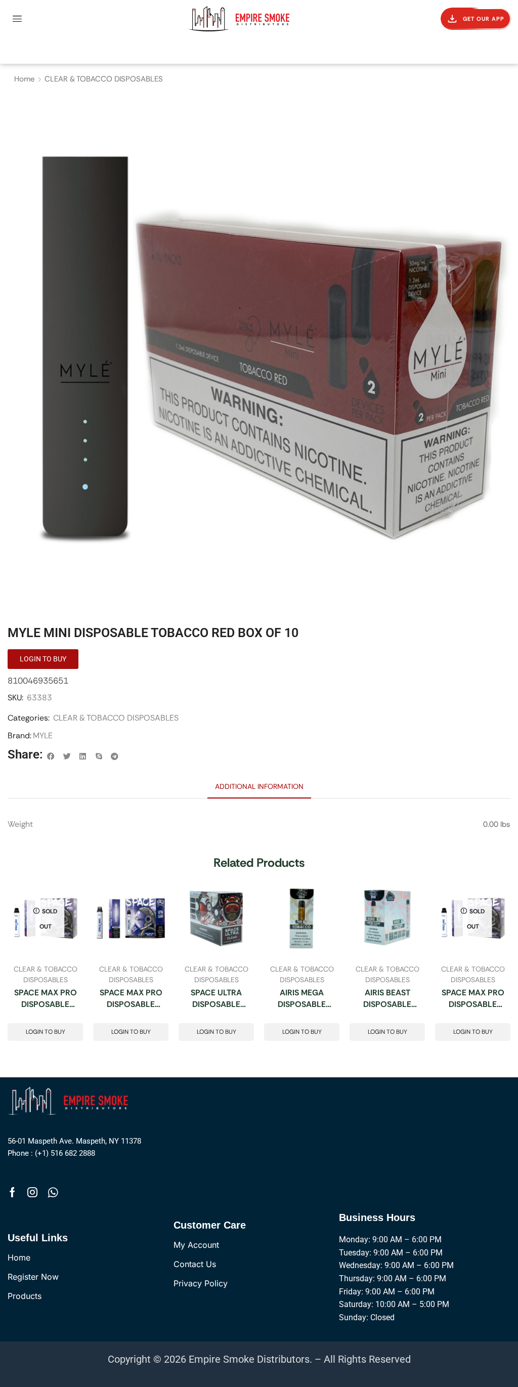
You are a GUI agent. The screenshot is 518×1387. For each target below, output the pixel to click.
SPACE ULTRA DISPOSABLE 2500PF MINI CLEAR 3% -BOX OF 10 (216, 999)
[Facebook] (12, 1192)
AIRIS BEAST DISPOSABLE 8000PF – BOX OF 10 (387, 999)
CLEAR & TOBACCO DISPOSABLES (104, 79)
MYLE (43, 735)
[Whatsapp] (53, 1192)
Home (24, 79)
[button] (17, 18)
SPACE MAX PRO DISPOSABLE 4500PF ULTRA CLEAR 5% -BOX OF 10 (131, 999)
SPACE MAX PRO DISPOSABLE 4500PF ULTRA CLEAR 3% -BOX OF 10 (45, 999)
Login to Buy (45, 1032)
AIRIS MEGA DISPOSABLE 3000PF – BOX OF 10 (301, 999)
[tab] (259, 786)
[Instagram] (32, 1192)
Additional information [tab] (259, 786)
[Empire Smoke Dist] (70, 1100)
